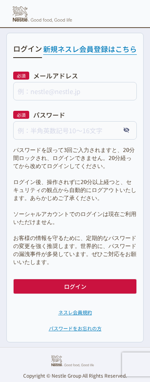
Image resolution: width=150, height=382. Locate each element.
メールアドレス (55, 75)
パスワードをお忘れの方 (75, 328)
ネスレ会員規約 (75, 312)
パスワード (49, 115)
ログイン (75, 286)
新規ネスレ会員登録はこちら (90, 49)
